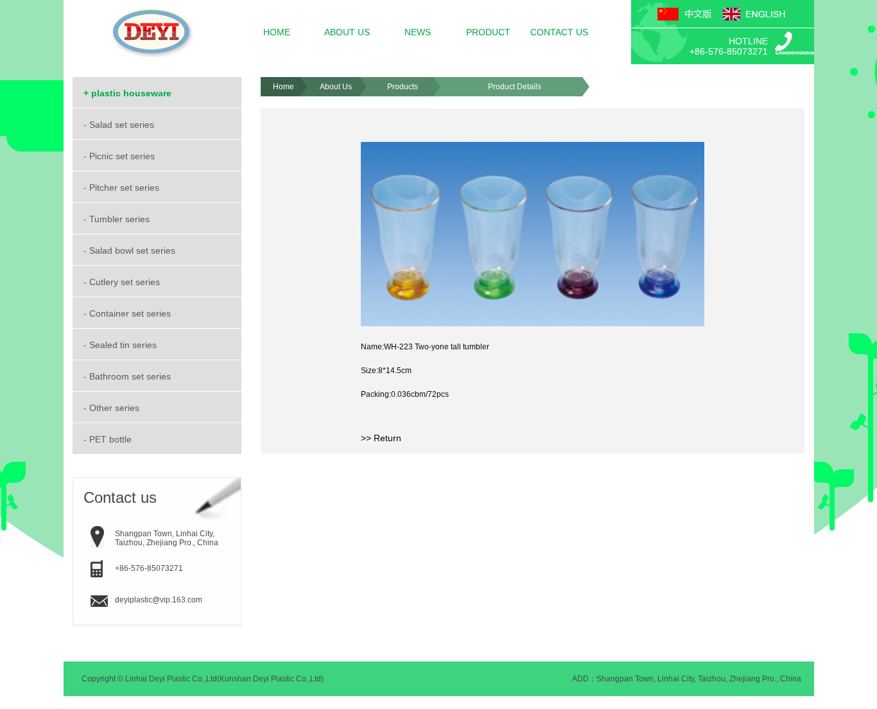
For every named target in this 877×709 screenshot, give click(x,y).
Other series (115, 408)
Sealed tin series (124, 345)
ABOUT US (347, 32)
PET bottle (111, 439)
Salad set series (123, 124)
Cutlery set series (125, 282)
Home (283, 86)
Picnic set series (123, 156)
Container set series (131, 313)
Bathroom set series (131, 376)
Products (402, 86)
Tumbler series (120, 219)
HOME (276, 32)
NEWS (417, 32)
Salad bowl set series (133, 250)
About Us (336, 86)
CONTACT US (559, 32)
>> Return (381, 438)
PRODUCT (488, 32)
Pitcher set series (125, 187)
